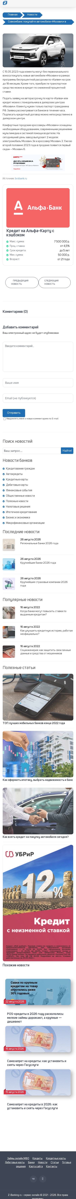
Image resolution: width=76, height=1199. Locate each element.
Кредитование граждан (20, 468)
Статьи (55, 1162)
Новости (42, 1162)
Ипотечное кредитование (21, 512)
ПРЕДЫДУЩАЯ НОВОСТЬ (19, 282)
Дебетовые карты (17, 485)
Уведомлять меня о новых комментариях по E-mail (32, 419)
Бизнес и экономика (18, 517)
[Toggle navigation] (71, 3)
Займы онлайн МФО (18, 1158)
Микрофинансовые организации (25, 523)
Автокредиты (14, 474)
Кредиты (38, 1158)
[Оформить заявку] (38, 903)
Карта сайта (36, 1166)
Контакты (51, 1166)
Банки (31, 1162)
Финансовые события (19, 490)
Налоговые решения (18, 506)
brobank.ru (21, 178)
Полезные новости (17, 501)
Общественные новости (20, 496)
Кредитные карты (17, 479)
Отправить (14, 413)
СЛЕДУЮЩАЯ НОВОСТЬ (51, 282)
